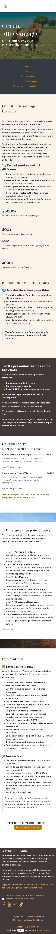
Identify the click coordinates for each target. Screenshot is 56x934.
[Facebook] (4, 904)
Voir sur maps (8, 629)
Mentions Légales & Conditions (28, 920)
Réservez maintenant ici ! (28, 827)
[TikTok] (21, 904)
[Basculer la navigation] (50, 6)
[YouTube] (9, 904)
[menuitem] (22, 927)
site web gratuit (42, 930)
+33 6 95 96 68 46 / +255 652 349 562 (25, 895)
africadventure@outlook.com (20, 898)
